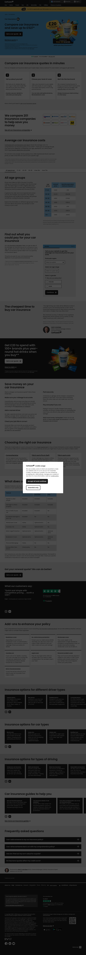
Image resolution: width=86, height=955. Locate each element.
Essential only (33, 488)
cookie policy (55, 476)
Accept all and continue (37, 481)
